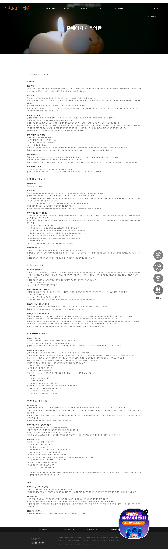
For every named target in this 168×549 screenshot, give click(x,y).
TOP (157, 298)
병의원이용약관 (43, 529)
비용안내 (158, 255)
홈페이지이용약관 (69, 529)
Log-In (156, 8)
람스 (101, 8)
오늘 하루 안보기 (134, 536)
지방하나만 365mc (49, 8)
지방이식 (84, 8)
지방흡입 (66, 8)
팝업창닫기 (146, 511)
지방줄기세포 (119, 8)
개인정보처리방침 (92, 529)
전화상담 (158, 267)
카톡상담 (158, 278)
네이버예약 (158, 290)
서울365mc (153, 16)
